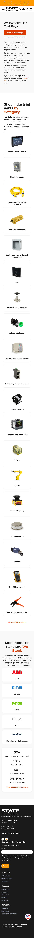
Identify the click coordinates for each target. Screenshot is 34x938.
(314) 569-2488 (8, 829)
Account (4, 892)
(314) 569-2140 (8, 827)
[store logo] (12, 9)
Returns (4, 897)
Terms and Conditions (9, 914)
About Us (4, 908)
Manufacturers (6, 879)
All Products (5, 876)
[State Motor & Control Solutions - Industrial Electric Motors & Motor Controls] (10, 812)
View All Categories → (17, 622)
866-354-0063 (10, 833)
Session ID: (5, 900)
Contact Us (5, 889)
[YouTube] (6, 839)
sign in (25, 2)
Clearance (4, 881)
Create (6, 2)
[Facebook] (2, 839)
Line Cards (5, 911)
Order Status (6, 895)
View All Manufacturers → (17, 787)
